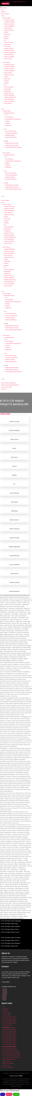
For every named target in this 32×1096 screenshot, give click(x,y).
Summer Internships (6, 387)
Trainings (5, 1011)
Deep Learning (8, 28)
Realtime (7, 123)
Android (6, 36)
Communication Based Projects (13, 147)
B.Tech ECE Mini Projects (9, 1028)
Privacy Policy (6, 1065)
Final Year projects (7, 1025)
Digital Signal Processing (11, 143)
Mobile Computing (9, 50)
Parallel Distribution (9, 22)
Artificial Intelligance (14, 430)
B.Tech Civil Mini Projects (9, 1044)
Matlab (6, 141)
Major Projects (7, 18)
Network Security (8, 48)
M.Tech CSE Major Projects (10, 1023)
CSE (3, 16)
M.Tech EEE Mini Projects (9, 1042)
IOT (5, 40)
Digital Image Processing (11, 145)
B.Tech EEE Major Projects (9, 1036)
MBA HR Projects (7, 1061)
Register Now (9, 1094)
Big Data (6, 38)
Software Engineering (10, 52)
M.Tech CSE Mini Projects (9, 1021)
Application (8, 125)
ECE (3, 109)
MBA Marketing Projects (9, 1059)
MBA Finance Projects (8, 1063)
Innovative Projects (9, 20)
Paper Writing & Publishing (8, 383)
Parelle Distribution (14, 591)
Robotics (7, 121)
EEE (3, 196)
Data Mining (7, 44)
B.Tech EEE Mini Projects (9, 1038)
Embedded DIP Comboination (13, 119)
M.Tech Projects (5, 200)
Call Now (3, 1094)
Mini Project (6, 335)
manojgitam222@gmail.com (9, 986)
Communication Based (11, 133)
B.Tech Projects (5, 14)
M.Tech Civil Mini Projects (9, 1047)
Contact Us (4, 389)
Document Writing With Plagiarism (10, 385)
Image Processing (9, 30)
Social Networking (9, 54)
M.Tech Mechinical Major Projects (11, 1055)
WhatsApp (17, 1094)
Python (6, 32)
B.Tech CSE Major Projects (9, 1019)
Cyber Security (8, 58)
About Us (3, 11)
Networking (7, 46)
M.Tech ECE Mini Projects (9, 1032)
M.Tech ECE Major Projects (10, 1034)
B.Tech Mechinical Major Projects (11, 1053)
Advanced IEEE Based (11, 137)
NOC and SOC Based (10, 131)
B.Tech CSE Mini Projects (9, 1017)
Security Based (9, 117)
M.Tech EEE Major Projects (10, 1040)
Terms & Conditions (8, 1067)
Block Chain (7, 34)
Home (2, 9)
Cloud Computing (8, 42)
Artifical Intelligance (9, 26)
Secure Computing (9, 56)
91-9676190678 (5, 982)
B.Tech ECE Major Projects (9, 1030)
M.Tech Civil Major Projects (10, 1049)
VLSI (5, 129)
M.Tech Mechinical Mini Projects (11, 1057)
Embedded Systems (9, 113)
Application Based (10, 135)
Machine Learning (9, 24)
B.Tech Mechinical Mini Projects (11, 1051)
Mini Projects (6, 62)
